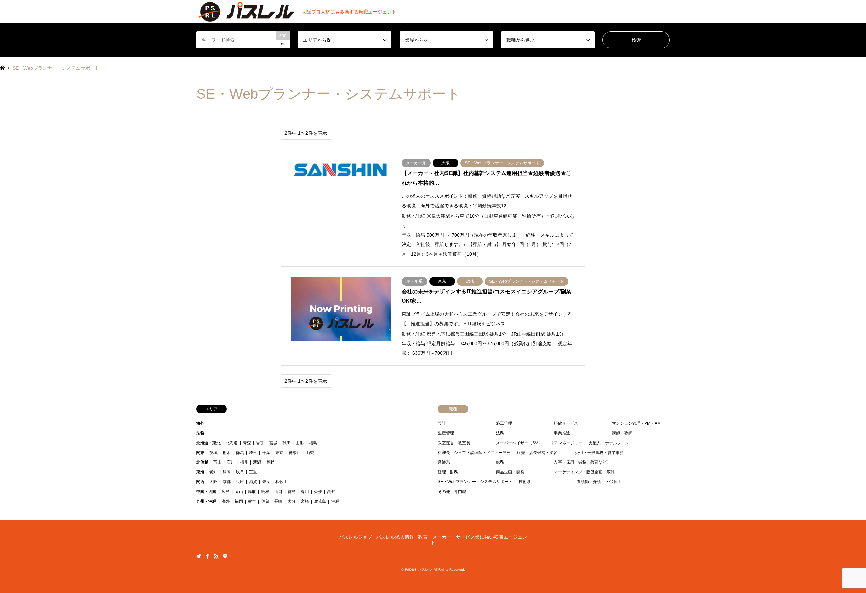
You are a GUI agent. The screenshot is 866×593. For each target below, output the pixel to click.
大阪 (213, 481)
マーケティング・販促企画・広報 (584, 472)
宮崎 (305, 501)
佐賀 (265, 501)
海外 (200, 423)
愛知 (213, 472)
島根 (265, 491)
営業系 (444, 462)
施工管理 (504, 423)
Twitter (198, 556)
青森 (247, 443)
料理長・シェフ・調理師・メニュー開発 (474, 452)
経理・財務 (448, 472)
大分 (292, 501)
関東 (200, 452)
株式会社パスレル (418, 569)
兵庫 (240, 481)
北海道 (232, 443)
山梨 (310, 452)
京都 (227, 481)
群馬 (240, 452)
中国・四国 (206, 491)
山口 (278, 491)
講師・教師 (622, 433)
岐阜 (240, 472)
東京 (279, 452)
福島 (313, 443)
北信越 (202, 462)
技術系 (525, 481)
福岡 (239, 501)
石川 (231, 462)
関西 (200, 481)
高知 (331, 491)
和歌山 (281, 481)
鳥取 (252, 491)
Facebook (207, 556)
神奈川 (295, 452)
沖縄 (335, 501)
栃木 (227, 452)
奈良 (266, 481)
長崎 (278, 501)
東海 (200, 472)
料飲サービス (566, 423)
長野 (270, 462)
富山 (217, 462)
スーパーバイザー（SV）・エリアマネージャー (539, 443)
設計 (442, 423)
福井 (244, 462)
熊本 (252, 501)
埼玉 (253, 452)
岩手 (260, 443)
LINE (225, 556)
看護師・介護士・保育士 (599, 481)
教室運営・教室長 (454, 443)
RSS (216, 556)
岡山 (239, 491)
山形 (300, 443)
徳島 (292, 491)
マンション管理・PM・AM (636, 423)
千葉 (266, 452)
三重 (253, 472)
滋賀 (253, 481)
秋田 (286, 443)
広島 (226, 491)
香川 (305, 491)
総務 (500, 462)
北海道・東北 (208, 443)
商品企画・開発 (510, 472)
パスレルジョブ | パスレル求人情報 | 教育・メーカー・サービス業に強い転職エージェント (433, 539)
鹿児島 (320, 501)
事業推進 (562, 433)
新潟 (257, 462)
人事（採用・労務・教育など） (582, 462)
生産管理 (446, 433)
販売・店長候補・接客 (537, 452)
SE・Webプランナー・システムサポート (475, 481)
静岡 (227, 472)
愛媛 (318, 491)
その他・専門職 (452, 491)
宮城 (273, 443)
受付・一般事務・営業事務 (599, 452)
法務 (200, 433)
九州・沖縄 (206, 501)
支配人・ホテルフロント (611, 443)
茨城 (213, 452)
